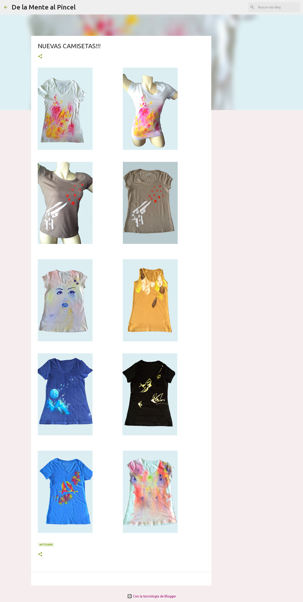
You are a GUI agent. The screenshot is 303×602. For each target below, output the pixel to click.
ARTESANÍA (46, 544)
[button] (40, 56)
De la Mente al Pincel (44, 7)
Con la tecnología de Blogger (154, 596)
